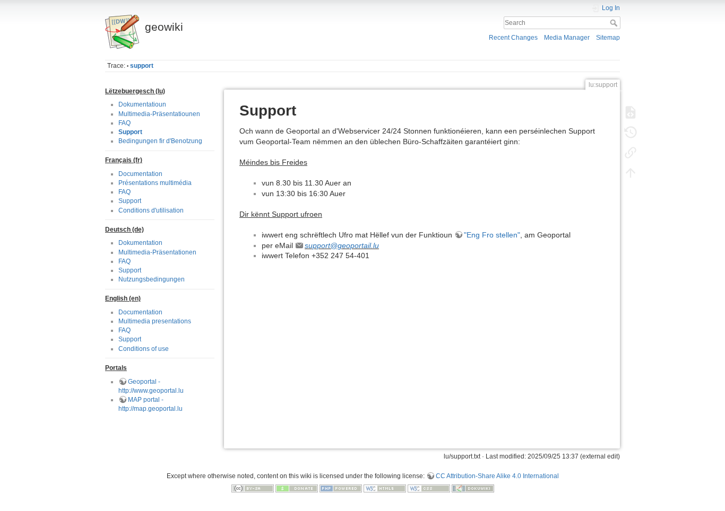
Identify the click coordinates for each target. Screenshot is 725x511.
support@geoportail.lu (342, 245)
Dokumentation (140, 242)
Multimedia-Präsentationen (157, 252)
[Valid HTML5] (385, 488)
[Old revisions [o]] (630, 132)
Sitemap (608, 37)
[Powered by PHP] (341, 488)
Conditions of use (143, 349)
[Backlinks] (630, 153)
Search (615, 23)
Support (130, 132)
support (141, 65)
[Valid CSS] (429, 488)
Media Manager (567, 37)
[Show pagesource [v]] (630, 112)
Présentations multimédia (155, 183)
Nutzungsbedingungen (151, 279)
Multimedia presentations (154, 321)
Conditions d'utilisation (151, 210)
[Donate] (296, 488)
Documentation (140, 174)
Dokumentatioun (142, 104)
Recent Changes (513, 37)
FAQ (124, 123)
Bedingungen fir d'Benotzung (160, 141)
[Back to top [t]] (630, 173)
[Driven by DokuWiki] (473, 488)
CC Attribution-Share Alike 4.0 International (497, 476)
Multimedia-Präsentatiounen (159, 114)
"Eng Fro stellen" (492, 235)
